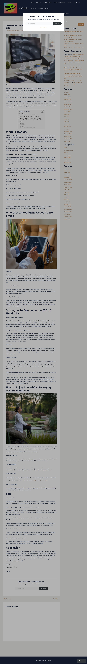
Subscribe (57, 23)
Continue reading (43, 27)
